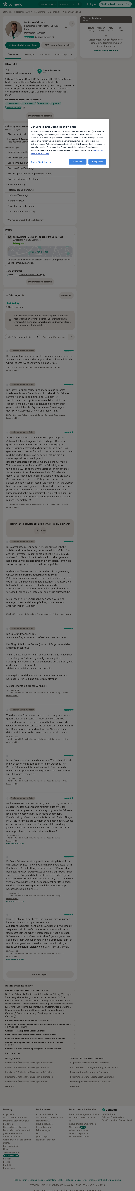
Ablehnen (77, 162)
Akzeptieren (97, 162)
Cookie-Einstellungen (41, 162)
